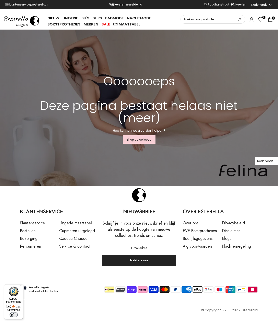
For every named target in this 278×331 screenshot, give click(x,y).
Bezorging (28, 239)
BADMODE (114, 18)
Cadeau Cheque (73, 239)
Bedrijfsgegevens (197, 239)
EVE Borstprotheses (200, 231)
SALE (106, 24)
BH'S (85, 18)
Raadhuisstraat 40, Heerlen (227, 5)
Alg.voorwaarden (197, 246)
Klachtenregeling (236, 246)
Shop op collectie (139, 140)
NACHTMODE (139, 18)
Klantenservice (32, 223)
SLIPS (97, 18)
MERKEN (91, 24)
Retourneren (30, 246)
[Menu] (20, 286)
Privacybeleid (233, 223)
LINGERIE (70, 18)
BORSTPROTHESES (63, 24)
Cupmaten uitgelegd (77, 231)
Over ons (190, 223)
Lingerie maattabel (75, 223)
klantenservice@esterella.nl (28, 5)
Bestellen (28, 231)
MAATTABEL (129, 24)
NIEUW (53, 18)
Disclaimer (231, 231)
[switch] (14, 314)
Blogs (226, 239)
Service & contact (75, 246)
